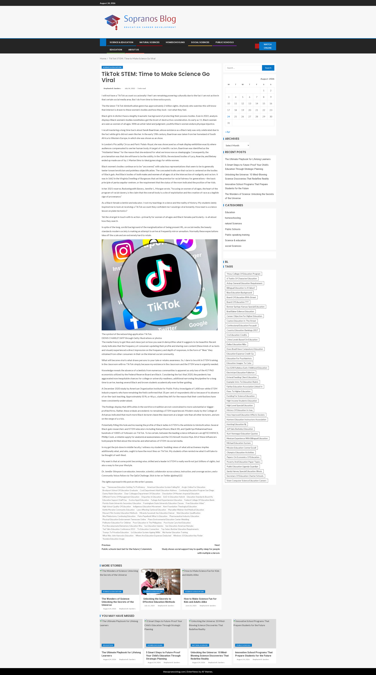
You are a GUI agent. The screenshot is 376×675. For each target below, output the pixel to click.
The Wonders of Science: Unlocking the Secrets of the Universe (118, 602)
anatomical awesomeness (148, 436)
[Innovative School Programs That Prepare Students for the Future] (254, 633)
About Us (133, 49)
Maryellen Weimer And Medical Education (186, 510)
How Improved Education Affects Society (246, 415)
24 (228, 116)
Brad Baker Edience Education (240, 311)
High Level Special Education (240, 405)
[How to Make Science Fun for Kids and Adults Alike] (201, 582)
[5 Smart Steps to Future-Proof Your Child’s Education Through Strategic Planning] (165, 633)
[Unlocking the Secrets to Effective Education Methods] (160, 582)
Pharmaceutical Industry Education (184, 516)
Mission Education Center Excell (241, 448)
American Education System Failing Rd (163, 487)
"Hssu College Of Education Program (243, 274)
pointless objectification (142, 170)
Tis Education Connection (148, 529)
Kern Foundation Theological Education (180, 506)
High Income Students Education (242, 401)
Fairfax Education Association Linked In (244, 386)
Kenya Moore (163, 428)
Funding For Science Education (241, 396)
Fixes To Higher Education (239, 391)
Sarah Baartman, (151, 130)
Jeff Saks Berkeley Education (240, 429)
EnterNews (192, 671)
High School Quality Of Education (117, 506)
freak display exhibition (190, 144)
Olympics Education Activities (240, 452)
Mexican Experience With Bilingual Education (247, 438)
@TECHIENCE (210, 432)
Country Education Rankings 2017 (242, 330)
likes (204, 350)
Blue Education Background (239, 292)
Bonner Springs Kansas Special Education (246, 307)
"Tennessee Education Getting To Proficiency (126, 487)
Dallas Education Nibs (236, 344)
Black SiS (175, 428)
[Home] (103, 42)
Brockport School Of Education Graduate (120, 490)
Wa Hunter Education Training (175, 532)
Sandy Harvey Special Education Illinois (244, 471)
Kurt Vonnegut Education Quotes (242, 433)
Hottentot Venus (111, 152)
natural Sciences (150, 42)
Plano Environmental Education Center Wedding (168, 519)
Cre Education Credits (237, 335)
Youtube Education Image (113, 539)
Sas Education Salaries (153, 526)
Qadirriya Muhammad (196, 428)
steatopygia (184, 152)
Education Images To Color (239, 363)
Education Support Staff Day (115, 500)
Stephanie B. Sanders (112, 88)
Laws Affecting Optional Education (151, 510)
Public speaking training (237, 234)
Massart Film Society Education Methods (120, 513)
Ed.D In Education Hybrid (174, 497)
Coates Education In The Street (241, 321)
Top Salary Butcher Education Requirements (180, 529)
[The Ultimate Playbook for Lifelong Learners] (121, 633)
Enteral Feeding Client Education (242, 377)
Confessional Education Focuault (242, 325)
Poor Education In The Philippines (147, 522)
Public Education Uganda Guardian (242, 466)
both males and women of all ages (153, 174)
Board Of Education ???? (238, 302)
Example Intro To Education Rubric (242, 382)
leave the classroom (163, 414)
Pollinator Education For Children (117, 522)
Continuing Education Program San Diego (196, 490)
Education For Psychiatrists (239, 358)
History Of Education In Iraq (239, 410)
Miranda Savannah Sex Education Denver (157, 513)
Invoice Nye (187, 436)
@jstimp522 (176, 475)
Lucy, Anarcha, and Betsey (203, 156)
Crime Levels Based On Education (242, 339)
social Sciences (200, 42)
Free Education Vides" (195, 503)
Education (116, 49)
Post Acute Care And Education (177, 522)
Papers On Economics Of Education (243, 457)
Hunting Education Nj (236, 424)
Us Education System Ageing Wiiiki (145, 532)
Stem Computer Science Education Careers (246, 480)
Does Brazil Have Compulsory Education (245, 349)
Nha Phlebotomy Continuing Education (119, 516)
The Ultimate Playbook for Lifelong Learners (248, 159)
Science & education (121, 42)
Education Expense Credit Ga (240, 354)
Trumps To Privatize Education (116, 532)
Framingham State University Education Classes (163, 503)
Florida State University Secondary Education (122, 503)
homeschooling (175, 42)
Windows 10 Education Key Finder (188, 535)
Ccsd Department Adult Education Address (158, 490)
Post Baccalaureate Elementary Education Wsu (122, 526)
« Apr (227, 131)
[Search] (252, 46)
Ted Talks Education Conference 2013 (119, 529)
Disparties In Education (151, 497)
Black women (209, 119)
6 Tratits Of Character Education (242, 278)
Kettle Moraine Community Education (119, 510)
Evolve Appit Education (139, 500)
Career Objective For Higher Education (244, 316)
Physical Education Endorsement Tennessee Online (124, 519)
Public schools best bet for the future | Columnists (127, 547)
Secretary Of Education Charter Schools (245, 476)
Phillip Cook (108, 436)
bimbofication (131, 105)
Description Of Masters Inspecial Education (180, 493)
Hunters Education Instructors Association (246, 419)
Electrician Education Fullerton (241, 372)
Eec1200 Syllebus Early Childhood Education (247, 368)
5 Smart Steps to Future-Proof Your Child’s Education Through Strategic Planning (163, 655)
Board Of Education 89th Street (241, 297)
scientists (141, 370)
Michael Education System (239, 443)
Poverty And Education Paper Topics (243, 462)
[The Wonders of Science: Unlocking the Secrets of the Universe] (119, 582)
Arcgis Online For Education (193, 487)
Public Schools (225, 42)
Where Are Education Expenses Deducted (153, 535)
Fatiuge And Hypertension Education (166, 500)
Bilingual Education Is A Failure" (241, 288)
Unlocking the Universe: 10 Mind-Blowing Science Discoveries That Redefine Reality (210, 655)
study (123, 388)
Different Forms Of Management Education (121, 497)
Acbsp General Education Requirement (244, 283)
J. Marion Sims (134, 160)
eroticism (121, 170)
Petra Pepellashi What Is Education (152, 516)
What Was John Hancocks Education (118, 535)
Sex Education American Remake (179, 526)
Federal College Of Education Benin (199, 500)
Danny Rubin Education (112, 493)
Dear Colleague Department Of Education (142, 493)
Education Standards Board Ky (200, 497)
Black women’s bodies (121, 119)
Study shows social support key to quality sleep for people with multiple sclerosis (191, 549)
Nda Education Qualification (188, 513)
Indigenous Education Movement (147, 506)
